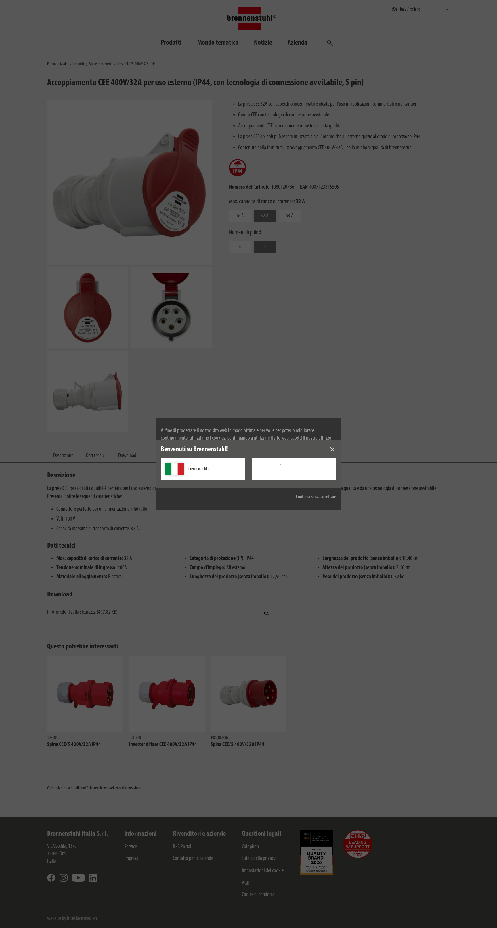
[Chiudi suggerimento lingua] (332, 449)
